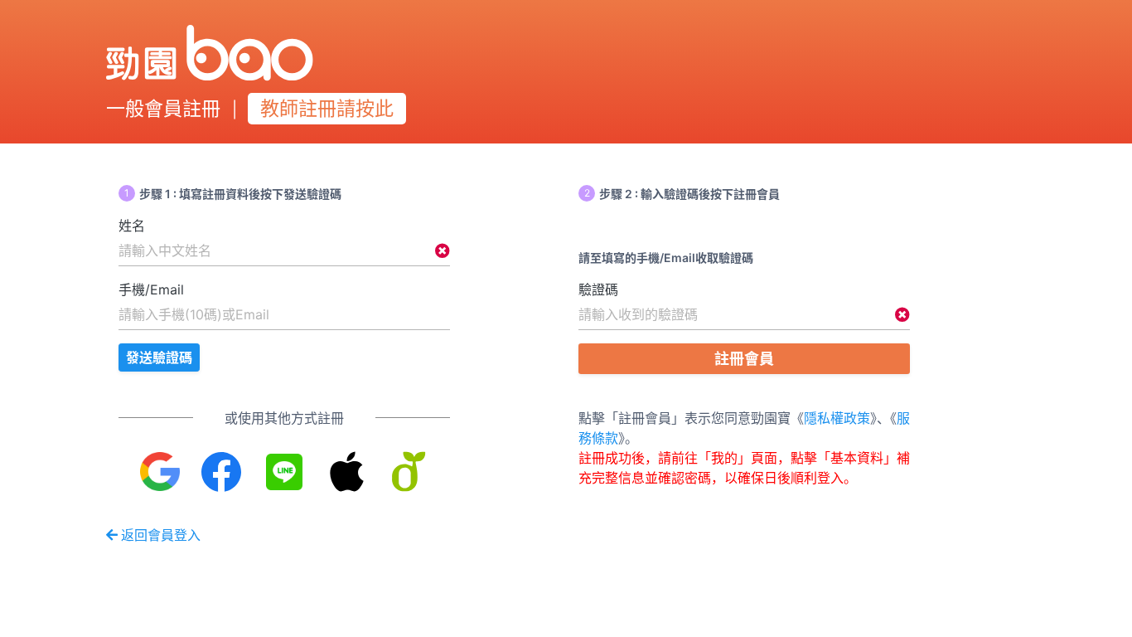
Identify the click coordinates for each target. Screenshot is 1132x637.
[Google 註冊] (160, 471)
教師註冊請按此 (327, 108)
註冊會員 (744, 358)
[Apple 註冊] (347, 471)
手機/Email (151, 289)
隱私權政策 (837, 418)
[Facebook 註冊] (222, 471)
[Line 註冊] (285, 471)
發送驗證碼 (159, 357)
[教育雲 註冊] (409, 471)
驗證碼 (598, 289)
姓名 (132, 225)
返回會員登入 (161, 535)
